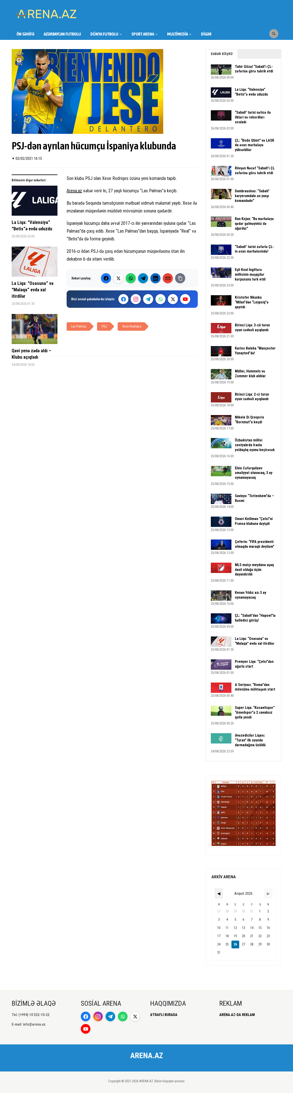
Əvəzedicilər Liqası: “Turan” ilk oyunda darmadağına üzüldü (250, 740)
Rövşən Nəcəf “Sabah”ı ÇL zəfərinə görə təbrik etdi (255, 170)
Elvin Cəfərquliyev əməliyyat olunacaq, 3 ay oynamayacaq (253, 473)
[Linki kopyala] (180, 278)
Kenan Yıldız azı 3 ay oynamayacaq (250, 595)
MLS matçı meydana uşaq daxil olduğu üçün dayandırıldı (254, 570)
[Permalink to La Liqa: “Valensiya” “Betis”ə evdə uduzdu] (34, 202)
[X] (173, 299)
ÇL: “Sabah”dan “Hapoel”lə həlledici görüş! (255, 617)
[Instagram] (136, 299)
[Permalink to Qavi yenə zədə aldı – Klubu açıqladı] (34, 330)
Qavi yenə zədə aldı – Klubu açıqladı (31, 354)
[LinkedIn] (155, 278)
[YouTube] (185, 299)
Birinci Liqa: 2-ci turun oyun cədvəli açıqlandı (252, 396)
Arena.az (74, 190)
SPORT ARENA (142, 33)
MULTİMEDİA (177, 33)
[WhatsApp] (131, 278)
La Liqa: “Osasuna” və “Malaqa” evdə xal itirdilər (32, 290)
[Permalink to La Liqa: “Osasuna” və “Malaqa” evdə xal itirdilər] (34, 263)
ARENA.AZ (146, 1055)
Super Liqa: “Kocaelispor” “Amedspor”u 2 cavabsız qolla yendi (255, 712)
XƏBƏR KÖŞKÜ (222, 54)
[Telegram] (143, 278)
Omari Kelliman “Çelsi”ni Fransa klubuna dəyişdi (254, 521)
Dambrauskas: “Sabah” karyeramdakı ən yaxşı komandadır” (252, 196)
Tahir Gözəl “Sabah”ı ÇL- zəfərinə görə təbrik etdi (254, 69)
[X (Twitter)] (118, 278)
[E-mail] (168, 278)
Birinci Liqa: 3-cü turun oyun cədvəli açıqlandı (252, 327)
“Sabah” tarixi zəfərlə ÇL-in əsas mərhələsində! (254, 249)
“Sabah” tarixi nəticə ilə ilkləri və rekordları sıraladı (253, 117)
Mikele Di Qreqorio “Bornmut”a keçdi (249, 419)
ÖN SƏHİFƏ (25, 33)
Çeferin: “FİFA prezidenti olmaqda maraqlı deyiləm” (254, 544)
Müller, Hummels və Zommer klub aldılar (250, 373)
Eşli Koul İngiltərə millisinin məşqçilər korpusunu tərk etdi (250, 274)
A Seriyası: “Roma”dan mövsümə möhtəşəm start (255, 687)
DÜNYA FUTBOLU (104, 33)
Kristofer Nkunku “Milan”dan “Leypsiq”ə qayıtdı (252, 302)
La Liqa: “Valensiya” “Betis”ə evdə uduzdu (32, 225)
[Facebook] (106, 278)
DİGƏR (206, 33)
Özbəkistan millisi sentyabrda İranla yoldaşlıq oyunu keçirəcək (255, 445)
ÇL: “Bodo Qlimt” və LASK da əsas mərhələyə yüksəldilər (254, 145)
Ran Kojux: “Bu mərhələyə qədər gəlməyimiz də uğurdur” (254, 224)
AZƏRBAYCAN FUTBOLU (62, 33)
